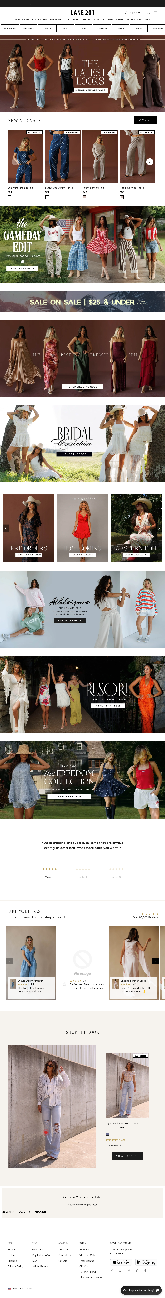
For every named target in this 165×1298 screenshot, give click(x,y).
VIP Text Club (87, 1255)
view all (146, 120)
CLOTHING (72, 19)
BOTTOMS (108, 19)
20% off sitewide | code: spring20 (82, 3)
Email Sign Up (86, 1260)
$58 (122, 192)
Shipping (12, 1260)
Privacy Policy (15, 1266)
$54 (10, 192)
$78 (47, 192)
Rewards (84, 1249)
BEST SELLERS (39, 19)
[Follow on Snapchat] (145, 1270)
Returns (12, 1255)
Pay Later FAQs (41, 1255)
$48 (84, 192)
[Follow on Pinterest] (128, 1270)
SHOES (119, 19)
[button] (155, 961)
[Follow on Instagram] (120, 1270)
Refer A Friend (87, 1271)
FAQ (34, 1260)
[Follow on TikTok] (137, 1270)
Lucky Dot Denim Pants (59, 187)
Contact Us (64, 1255)
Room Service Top (93, 187)
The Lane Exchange (90, 1277)
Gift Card (84, 1266)
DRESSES (85, 19)
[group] (31, 963)
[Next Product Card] (149, 161)
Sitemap (12, 1249)
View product (127, 1156)
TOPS (96, 19)
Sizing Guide (38, 1249)
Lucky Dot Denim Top (20, 187)
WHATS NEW (22, 19)
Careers (62, 1260)
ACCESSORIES (134, 19)
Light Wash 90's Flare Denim (122, 1123)
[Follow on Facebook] (111, 1270)
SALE (147, 19)
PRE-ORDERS (57, 19)
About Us (63, 1249)
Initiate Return (40, 1266)
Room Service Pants (132, 187)
